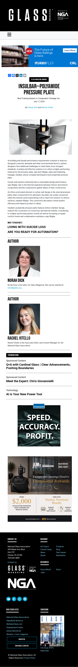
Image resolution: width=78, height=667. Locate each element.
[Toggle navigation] (9, 34)
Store (58, 569)
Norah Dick (33, 107)
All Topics (44, 546)
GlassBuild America (14, 620)
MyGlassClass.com (14, 624)
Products (60, 546)
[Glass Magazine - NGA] (38, 15)
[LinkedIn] (25, 599)
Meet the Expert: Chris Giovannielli (30, 381)
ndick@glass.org (14, 288)
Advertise (22, 639)
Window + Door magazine (17, 634)
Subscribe (44, 651)
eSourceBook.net (13, 631)
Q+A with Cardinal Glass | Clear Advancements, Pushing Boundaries (38, 366)
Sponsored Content (16, 360)
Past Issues (61, 552)
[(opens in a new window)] (39, 56)
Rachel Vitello (47, 107)
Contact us (12, 562)
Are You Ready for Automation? (33, 232)
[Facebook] (14, 599)
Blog (58, 549)
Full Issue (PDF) (47, 648)
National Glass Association (17, 617)
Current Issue (46, 549)
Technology (12, 390)
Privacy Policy (29, 658)
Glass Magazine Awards (39, 79)
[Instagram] (19, 599)
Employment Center (14, 627)
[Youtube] (8, 599)
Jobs (42, 572)
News (42, 552)
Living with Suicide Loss (27, 227)
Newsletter (61, 555)
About (42, 555)
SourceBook (45, 569)
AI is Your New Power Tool (24, 394)
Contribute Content (22, 646)
